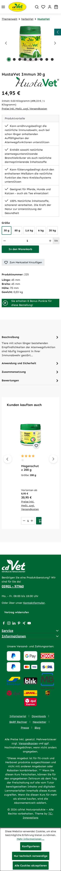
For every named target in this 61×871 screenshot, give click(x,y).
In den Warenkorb (20, 249)
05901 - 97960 (13, 586)
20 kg (52, 230)
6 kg (41, 230)
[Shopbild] (30, 43)
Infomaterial (17, 716)
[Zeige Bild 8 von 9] (46, 59)
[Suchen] (37, 6)
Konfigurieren (30, 846)
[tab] (30, 346)
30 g (6, 230)
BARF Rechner (18, 722)
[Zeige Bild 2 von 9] (14, 59)
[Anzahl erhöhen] (50, 241)
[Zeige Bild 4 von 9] (25, 59)
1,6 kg (29, 230)
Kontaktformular (34, 602)
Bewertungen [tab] (10, 380)
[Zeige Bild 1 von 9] (8, 59)
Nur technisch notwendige (30, 856)
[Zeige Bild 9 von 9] (52, 59)
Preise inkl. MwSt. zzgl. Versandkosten (24, 108)
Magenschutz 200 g (30, 468)
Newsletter (39, 722)
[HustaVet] (37, 81)
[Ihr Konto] (49, 6)
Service (7, 631)
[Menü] (3, 6)
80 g (17, 230)
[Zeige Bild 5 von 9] (30, 59)
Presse (25, 727)
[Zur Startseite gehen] (20, 7)
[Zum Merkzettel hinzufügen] (36, 445)
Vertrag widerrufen (16, 612)
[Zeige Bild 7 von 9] (41, 59)
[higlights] (57, 32)
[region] (30, 43)
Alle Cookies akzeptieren (31, 865)
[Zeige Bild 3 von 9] (19, 59)
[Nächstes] (53, 459)
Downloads (39, 716)
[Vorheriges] (5, 43)
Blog (37, 727)
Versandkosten (28, 743)
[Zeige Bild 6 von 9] (36, 59)
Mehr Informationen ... (30, 838)
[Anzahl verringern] (4, 241)
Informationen (14, 636)
